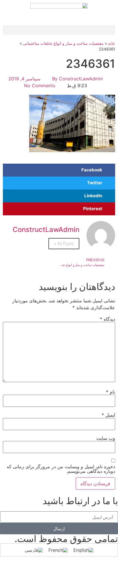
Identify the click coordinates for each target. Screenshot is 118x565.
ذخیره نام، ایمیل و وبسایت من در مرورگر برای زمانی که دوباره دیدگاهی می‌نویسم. (61, 468)
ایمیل (108, 415)
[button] (59, 30)
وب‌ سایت (105, 438)
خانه (111, 43)
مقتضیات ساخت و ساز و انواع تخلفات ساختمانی (63, 43)
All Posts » (64, 243)
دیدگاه (107, 319)
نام (110, 392)
